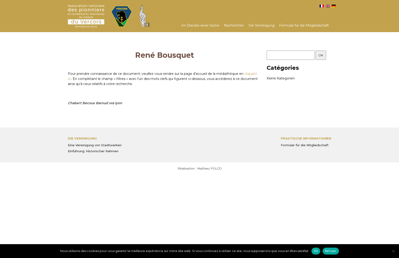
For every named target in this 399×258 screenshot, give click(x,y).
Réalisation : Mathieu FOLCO (200, 168)
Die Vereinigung (261, 25)
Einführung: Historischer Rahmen (93, 151)
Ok (316, 251)
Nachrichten (234, 25)
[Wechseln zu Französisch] (322, 6)
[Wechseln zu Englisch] (328, 6)
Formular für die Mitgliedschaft (304, 25)
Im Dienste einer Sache (200, 25)
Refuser (331, 251)
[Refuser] (393, 251)
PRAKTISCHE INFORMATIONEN (306, 138)
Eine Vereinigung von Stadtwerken (95, 145)
